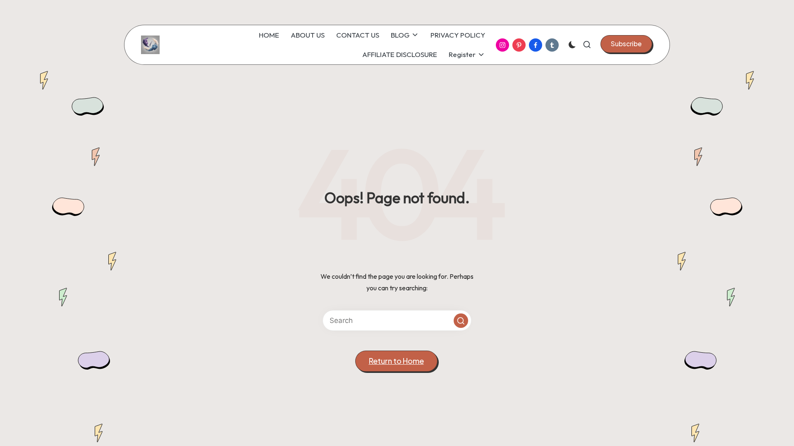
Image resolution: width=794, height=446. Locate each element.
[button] (626, 43)
